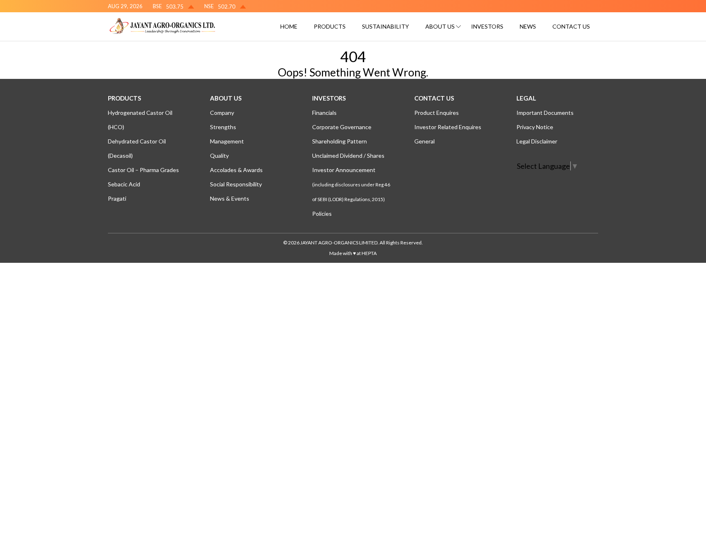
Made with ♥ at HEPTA (353, 253)
